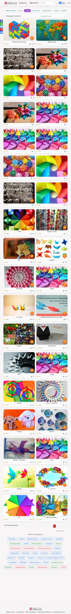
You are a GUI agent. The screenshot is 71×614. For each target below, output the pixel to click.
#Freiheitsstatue (29, 548)
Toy (19, 260)
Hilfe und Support (31, 612)
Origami (27, 10)
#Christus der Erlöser (44, 548)
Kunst (20, 10)
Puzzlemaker (20, 612)
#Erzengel (26, 553)
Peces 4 (51, 431)
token (52, 289)
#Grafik (21, 539)
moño (19, 231)
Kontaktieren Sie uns (59, 612)
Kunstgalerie (36, 10)
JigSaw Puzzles (10, 612)
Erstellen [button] (34, 3)
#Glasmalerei (14, 553)
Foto (51, 460)
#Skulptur (49, 543)
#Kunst (46, 562)
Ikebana (56, 10)
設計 (19, 374)
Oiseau (19, 489)
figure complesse (51, 403)
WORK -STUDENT (19, 460)
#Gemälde (12, 539)
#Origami (31, 558)
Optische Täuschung (19, 42)
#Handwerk (12, 562)
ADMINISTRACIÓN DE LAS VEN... (51, 317)
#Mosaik (57, 548)
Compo (19, 403)
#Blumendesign (37, 543)
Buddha (64, 10)
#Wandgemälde (15, 543)
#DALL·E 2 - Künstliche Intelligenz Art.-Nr (50, 558)
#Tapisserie (11, 558)
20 (19, 517)
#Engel (35, 553)
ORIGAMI (19, 289)
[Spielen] (32, 38)
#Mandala (23, 562)
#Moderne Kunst (33, 539)
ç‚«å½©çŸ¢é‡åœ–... (52, 517)
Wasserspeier (47, 10)
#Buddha (21, 558)
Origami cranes (52, 231)
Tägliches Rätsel (10, 10)
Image (52, 374)
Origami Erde (52, 42)
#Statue (58, 543)
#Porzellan (44, 553)
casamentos (52, 346)
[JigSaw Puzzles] (11, 3)
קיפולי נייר (19, 317)
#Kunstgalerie (56, 553)
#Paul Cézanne (35, 562)
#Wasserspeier (15, 548)
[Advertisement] (35, 587)
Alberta (19, 346)
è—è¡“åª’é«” (52, 489)
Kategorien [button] (22, 3)
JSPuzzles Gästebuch (44, 612)
